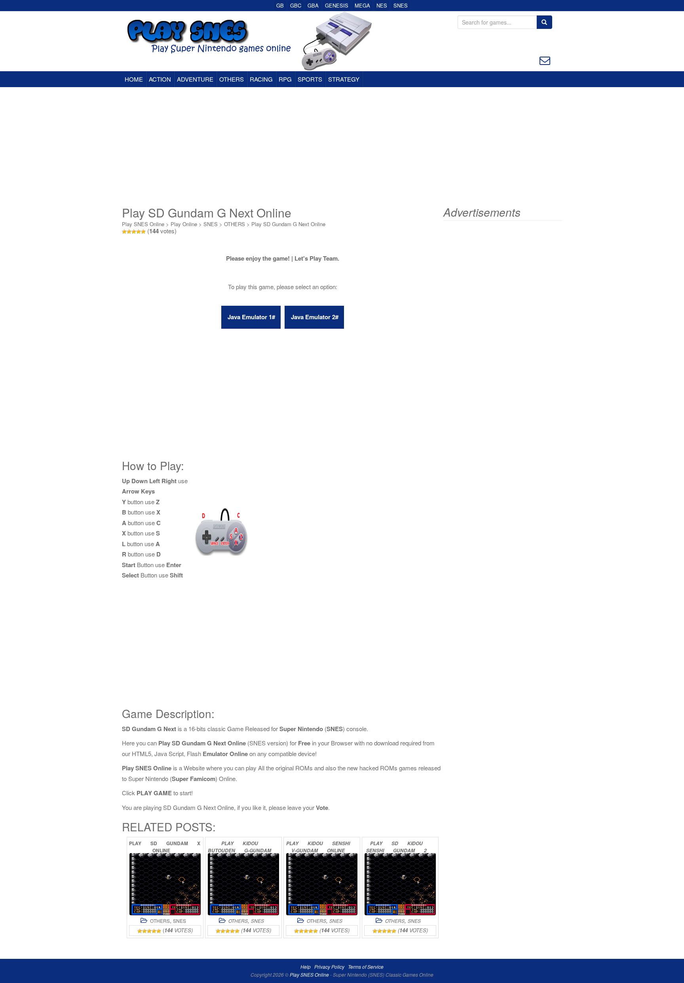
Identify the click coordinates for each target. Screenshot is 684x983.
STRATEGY (343, 79)
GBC (295, 5)
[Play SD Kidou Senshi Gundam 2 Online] (400, 884)
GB (280, 5)
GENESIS (336, 5)
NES (381, 5)
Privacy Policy (329, 966)
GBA (313, 5)
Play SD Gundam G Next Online (288, 224)
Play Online (184, 224)
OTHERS (231, 79)
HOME (134, 79)
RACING (261, 79)
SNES (400, 5)
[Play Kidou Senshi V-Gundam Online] (322, 884)
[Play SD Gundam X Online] (165, 884)
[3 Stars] (133, 231)
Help (305, 966)
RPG (285, 79)
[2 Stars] (129, 231)
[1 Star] (124, 231)
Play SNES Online (143, 224)
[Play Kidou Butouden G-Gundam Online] (243, 884)
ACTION (160, 79)
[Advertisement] (342, 146)
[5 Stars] (143, 231)
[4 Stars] (138, 231)
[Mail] (545, 59)
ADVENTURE (195, 79)
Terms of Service (366, 966)
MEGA (362, 5)
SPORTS (310, 79)
